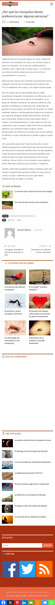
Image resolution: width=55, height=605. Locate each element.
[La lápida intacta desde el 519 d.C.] (7, 476)
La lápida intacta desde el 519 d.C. (29, 473)
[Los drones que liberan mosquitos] (15, 277)
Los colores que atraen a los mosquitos (31, 202)
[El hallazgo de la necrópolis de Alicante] (7, 454)
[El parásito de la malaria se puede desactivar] (39, 327)
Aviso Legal (10, 596)
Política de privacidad (34, 596)
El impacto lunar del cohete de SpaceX (31, 506)
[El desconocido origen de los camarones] (7, 487)
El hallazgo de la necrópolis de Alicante (31, 451)
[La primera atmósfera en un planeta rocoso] (7, 443)
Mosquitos (11, 220)
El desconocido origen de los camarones (32, 484)
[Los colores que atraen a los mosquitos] (7, 205)
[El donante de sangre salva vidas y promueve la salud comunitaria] (39, 301)
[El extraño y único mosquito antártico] (15, 301)
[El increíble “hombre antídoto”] (39, 277)
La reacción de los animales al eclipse (30, 517)
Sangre (19, 220)
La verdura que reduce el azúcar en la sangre (33, 191)
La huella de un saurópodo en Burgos (30, 495)
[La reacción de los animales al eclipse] (7, 520)
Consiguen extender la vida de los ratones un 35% (13, 252)
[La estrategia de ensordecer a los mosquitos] (15, 327)
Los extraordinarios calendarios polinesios (33, 462)
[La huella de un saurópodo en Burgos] (7, 498)
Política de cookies (21, 596)
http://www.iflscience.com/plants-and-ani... (23, 216)
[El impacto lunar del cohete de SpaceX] (7, 509)
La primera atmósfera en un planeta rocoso (33, 440)
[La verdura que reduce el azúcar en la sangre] (7, 194)
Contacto (45, 596)
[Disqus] (27, 394)
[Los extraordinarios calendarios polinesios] (7, 465)
